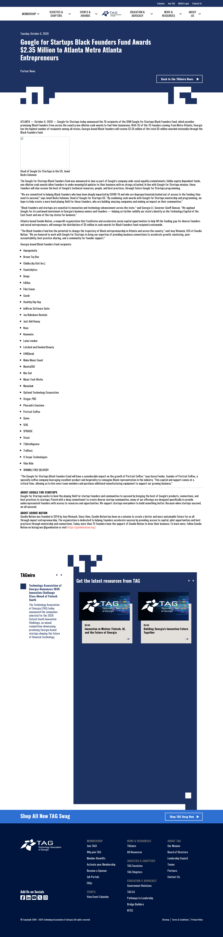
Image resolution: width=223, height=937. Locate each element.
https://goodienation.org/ (81, 527)
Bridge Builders (135, 904)
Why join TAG (94, 852)
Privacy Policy (197, 919)
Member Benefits (96, 858)
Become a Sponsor (97, 870)
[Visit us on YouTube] (35, 897)
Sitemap (165, 919)
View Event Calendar (98, 896)
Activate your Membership (101, 864)
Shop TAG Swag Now (182, 816)
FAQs (89, 883)
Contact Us (197, 3)
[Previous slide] (189, 580)
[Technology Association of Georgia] (111, 13)
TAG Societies (135, 865)
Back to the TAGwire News (177, 79)
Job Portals (93, 877)
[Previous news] (57, 575)
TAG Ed (131, 892)
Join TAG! (92, 846)
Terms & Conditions (180, 919)
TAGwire (131, 846)
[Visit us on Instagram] (45, 897)
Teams (171, 864)
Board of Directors (177, 852)
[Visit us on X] (40, 897)
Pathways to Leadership (140, 898)
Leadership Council (177, 858)
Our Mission (173, 846)
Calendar (161, 3)
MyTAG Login (183, 3)
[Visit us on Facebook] (23, 897)
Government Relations (139, 885)
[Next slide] (193, 580)
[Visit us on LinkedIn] (29, 897)
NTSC (130, 910)
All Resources (134, 852)
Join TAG (171, 3)
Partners (172, 870)
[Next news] (61, 575)
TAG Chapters (134, 872)
